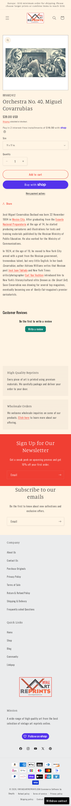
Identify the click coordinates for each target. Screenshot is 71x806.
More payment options (35, 193)
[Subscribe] (60, 475)
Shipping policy (26, 799)
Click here (23, 417)
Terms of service (40, 793)
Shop (9, 640)
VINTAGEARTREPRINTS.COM (29, 789)
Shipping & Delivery (17, 601)
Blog (9, 648)
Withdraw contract (56, 801)
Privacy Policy (14, 576)
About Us (11, 552)
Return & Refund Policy (18, 593)
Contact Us (12, 560)
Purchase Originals (16, 568)
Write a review (35, 329)
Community (12, 656)
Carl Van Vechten (34, 275)
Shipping (6, 121)
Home (10, 632)
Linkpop (11, 664)
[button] (7, 18)
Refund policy (24, 793)
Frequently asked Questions (20, 609)
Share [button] (9, 203)
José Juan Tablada (18, 270)
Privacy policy (56, 793)
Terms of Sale (13, 585)
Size (5, 138)
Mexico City (18, 219)
